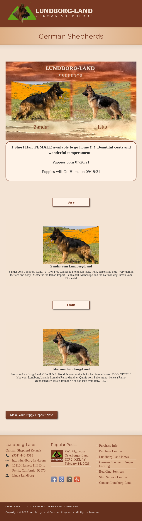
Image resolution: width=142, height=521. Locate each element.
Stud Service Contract (114, 477)
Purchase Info (108, 445)
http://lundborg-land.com (29, 460)
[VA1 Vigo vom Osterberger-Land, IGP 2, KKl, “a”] (57, 456)
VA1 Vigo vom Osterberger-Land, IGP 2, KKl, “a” (77, 455)
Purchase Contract (111, 451)
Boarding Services (111, 471)
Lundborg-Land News (114, 457)
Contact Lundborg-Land (115, 482)
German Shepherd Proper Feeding (116, 464)
